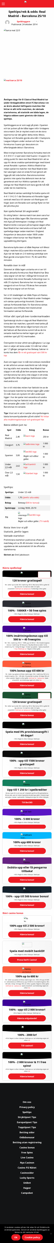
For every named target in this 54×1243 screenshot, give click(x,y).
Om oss (27, 1101)
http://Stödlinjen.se (20, 649)
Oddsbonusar (27, 1137)
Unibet (27, 1182)
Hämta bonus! (27, 594)
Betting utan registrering (27, 1142)
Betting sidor (27, 1132)
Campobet (27, 1192)
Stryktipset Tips (27, 1117)
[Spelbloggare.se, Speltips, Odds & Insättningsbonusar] (27, 4)
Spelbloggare (23, 21)
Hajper (27, 1187)
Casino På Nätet (27, 1167)
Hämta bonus (27, 715)
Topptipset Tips (27, 1127)
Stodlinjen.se (19, 589)
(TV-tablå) (44, 521)
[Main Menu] (3, 4)
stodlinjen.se (32, 678)
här (40, 680)
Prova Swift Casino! (27, 959)
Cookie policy (32, 1237)
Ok (15, 1237)
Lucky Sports (27, 1177)
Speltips (27, 1112)
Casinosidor (27, 1172)
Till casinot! (27, 1045)
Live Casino (27, 1157)
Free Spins (27, 1152)
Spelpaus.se (27, 589)
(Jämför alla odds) (30, 497)
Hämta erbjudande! (27, 1018)
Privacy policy (27, 1107)
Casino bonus (27, 1147)
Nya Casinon (27, 1162)
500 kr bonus (32, 502)
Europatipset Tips (27, 1122)
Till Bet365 (27, 802)
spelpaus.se (41, 678)
